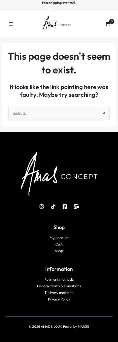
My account (59, 237)
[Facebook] (64, 206)
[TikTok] (53, 206)
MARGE (83, 326)
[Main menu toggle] (10, 23)
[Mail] (76, 206)
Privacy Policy (59, 299)
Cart (59, 244)
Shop (59, 251)
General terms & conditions (59, 286)
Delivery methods (59, 292)
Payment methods (59, 279)
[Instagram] (41, 206)
